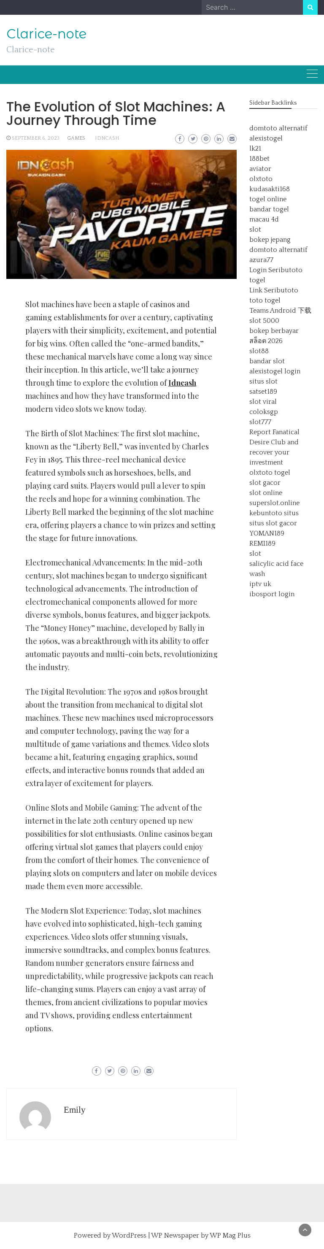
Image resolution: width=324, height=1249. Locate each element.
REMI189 (262, 543)
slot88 (259, 351)
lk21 (255, 148)
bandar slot (267, 361)
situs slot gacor (273, 523)
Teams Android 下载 (280, 310)
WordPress (129, 1235)
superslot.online (274, 503)
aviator (260, 169)
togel (257, 280)
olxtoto (261, 179)
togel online (267, 199)
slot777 (260, 422)
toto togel (265, 300)
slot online (265, 493)
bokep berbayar (274, 331)
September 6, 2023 (35, 138)
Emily (75, 1110)
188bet (259, 158)
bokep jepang (270, 239)
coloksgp (263, 412)
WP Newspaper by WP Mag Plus (201, 1235)
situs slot (263, 381)
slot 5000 (264, 320)
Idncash (107, 138)
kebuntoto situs (274, 513)
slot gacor (265, 483)
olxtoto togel (269, 472)
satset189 (263, 391)
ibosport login (271, 594)
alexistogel (266, 138)
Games (76, 138)
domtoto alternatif (278, 128)
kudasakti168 (269, 189)
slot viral (263, 402)
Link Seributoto (273, 290)
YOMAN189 (266, 533)
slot (255, 229)
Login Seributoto (275, 270)
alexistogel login (274, 371)
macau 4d (264, 219)
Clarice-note (46, 34)
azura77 (261, 260)
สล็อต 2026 (266, 341)
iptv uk (260, 584)
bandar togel (269, 209)
